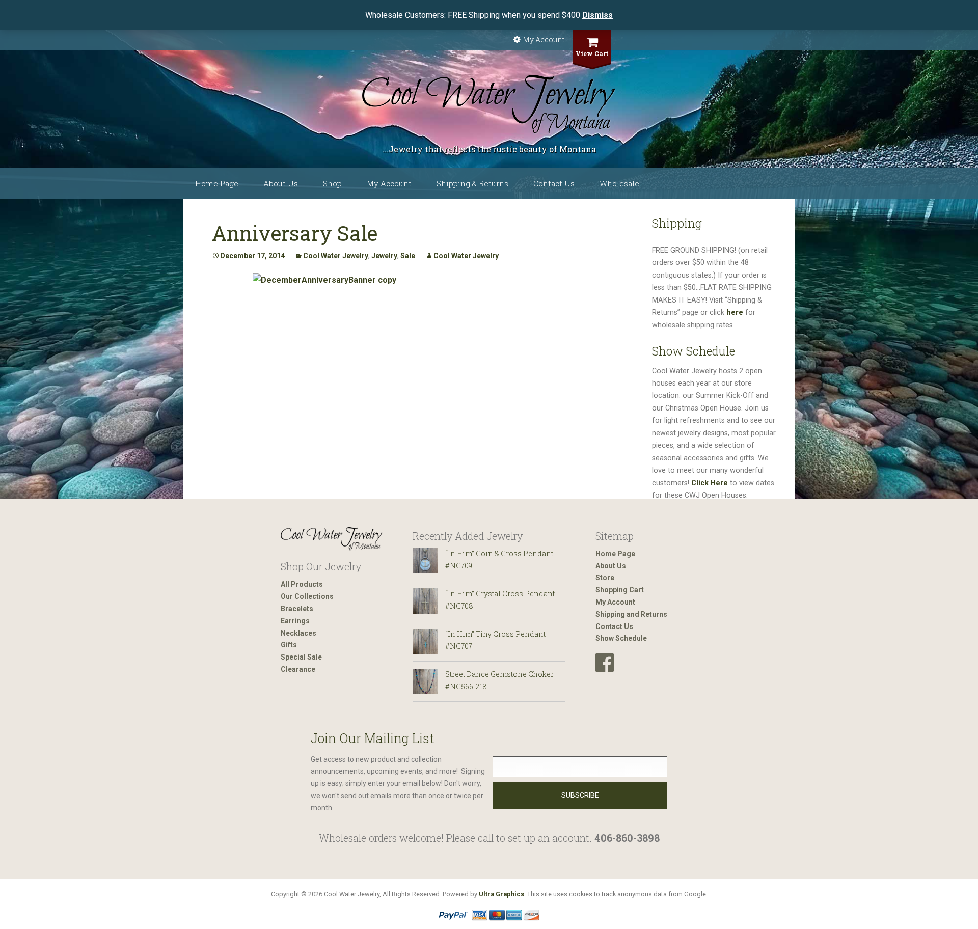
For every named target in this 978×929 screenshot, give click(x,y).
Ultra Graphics (501, 894)
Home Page (216, 183)
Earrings (295, 621)
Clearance (298, 669)
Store (604, 577)
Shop (332, 183)
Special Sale (301, 657)
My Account (543, 39)
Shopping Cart (619, 590)
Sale (407, 256)
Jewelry (384, 256)
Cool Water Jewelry (335, 256)
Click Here (709, 483)
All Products (302, 584)
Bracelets (297, 609)
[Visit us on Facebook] (604, 662)
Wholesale (619, 183)
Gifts (289, 645)
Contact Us (554, 183)
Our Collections (307, 596)
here (734, 312)
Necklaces (298, 633)
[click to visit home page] (489, 104)
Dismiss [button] (597, 15)
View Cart (592, 53)
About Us (280, 183)
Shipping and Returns (631, 614)
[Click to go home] (332, 539)
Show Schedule (621, 638)
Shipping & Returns (472, 183)
